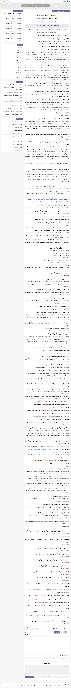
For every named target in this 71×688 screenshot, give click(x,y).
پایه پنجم (19, 55)
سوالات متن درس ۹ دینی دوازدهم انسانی (13, 23)
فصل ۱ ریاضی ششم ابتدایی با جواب (15, 133)
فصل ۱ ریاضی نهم (18, 150)
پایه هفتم (19, 60)
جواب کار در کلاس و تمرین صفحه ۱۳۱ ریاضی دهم (13, 96)
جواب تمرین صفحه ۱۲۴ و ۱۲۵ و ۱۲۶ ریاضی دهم (12, 108)
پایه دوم (19, 47)
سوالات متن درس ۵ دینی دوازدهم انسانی (13, 31)
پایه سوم (19, 50)
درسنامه (19, 75)
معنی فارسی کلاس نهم (17, 147)
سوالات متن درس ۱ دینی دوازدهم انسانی (13, 41)
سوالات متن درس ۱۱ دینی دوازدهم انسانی (13, 18)
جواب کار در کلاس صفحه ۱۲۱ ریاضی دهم (14, 114)
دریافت (56, 632)
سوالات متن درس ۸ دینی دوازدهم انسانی (13, 26)
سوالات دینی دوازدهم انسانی (61, 30)
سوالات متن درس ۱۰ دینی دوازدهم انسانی (13, 21)
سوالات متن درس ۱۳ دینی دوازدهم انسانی (12, 13)
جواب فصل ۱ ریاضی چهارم (17, 124)
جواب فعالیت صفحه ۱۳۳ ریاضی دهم (14, 92)
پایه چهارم (19, 52)
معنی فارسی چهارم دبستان (16, 121)
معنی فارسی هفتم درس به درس (15, 139)
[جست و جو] (14, 1)
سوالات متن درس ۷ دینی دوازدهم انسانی (61, 11)
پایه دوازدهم (18, 72)
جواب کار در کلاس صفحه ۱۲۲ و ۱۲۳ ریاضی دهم (12, 111)
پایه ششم (19, 57)
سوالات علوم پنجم (18, 130)
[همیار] (69, 1)
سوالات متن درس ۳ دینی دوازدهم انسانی (13, 36)
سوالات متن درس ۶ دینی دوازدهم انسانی (13, 28)
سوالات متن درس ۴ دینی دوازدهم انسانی (13, 33)
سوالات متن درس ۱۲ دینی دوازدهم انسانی (13, 16)
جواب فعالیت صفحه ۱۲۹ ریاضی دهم (15, 100)
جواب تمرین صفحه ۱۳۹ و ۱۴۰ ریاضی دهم (14, 85)
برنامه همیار (66, 684)
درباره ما (63, 1)
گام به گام (19, 77)
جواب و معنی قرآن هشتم (17, 144)
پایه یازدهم (19, 70)
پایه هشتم (19, 62)
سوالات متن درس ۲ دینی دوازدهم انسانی (13, 38)
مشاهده (63, 632)
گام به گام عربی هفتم (17, 136)
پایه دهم (19, 67)
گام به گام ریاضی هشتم (17, 141)
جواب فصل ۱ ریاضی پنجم (17, 127)
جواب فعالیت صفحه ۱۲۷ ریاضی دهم (15, 106)
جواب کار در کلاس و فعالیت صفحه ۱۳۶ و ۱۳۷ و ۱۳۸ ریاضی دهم (12, 88)
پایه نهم (19, 65)
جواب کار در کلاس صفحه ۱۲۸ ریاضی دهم (14, 103)
